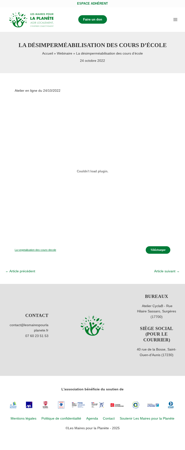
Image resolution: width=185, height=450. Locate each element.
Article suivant (167, 271)
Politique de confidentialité (61, 418)
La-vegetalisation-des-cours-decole (35, 249)
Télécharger (158, 249)
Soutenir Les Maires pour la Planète (147, 418)
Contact (109, 418)
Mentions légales (23, 418)
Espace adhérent (92, 3)
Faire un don (92, 19)
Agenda (92, 418)
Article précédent (20, 271)
